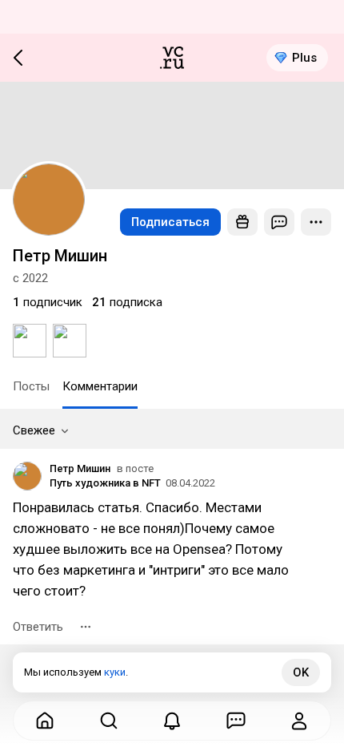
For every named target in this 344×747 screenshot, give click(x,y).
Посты (31, 386)
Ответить (38, 627)
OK (301, 672)
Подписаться (170, 222)
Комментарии (100, 386)
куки (115, 672)
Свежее (34, 430)
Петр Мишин (80, 468)
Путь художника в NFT (105, 483)
